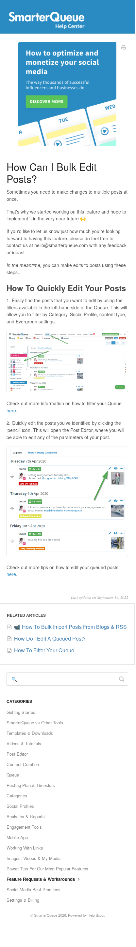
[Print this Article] (123, 48)
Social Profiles (20, 806)
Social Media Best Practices (33, 889)
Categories (17, 795)
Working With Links (25, 848)
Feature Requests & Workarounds (41, 879)
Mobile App (17, 837)
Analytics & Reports (26, 816)
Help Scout (96, 915)
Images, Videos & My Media (33, 858)
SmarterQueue (45, 915)
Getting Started (21, 712)
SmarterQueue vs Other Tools (35, 722)
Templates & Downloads (30, 733)
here (11, 410)
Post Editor (17, 754)
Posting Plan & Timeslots (31, 785)
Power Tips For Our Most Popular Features (47, 869)
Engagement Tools (24, 827)
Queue (13, 775)
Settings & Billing (23, 900)
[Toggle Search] (121, 679)
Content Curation (23, 764)
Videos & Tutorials (24, 743)
